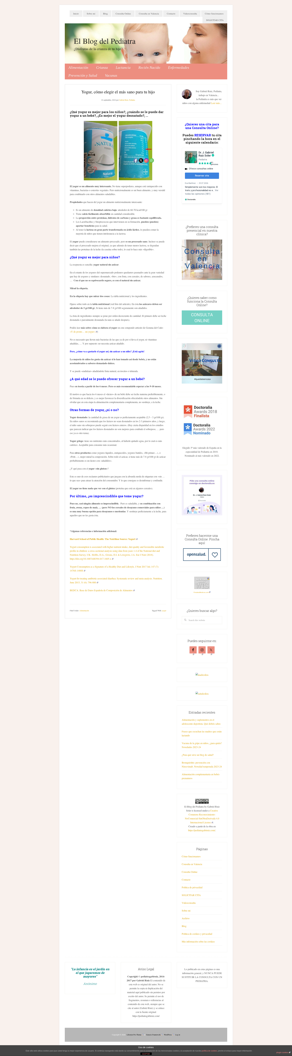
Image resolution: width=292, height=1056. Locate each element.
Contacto (186, 879)
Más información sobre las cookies (198, 941)
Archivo (185, 918)
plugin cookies (282, 1052)
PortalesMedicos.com (201, 592)
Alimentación (84, 610)
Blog (184, 926)
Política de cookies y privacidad (197, 933)
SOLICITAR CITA (191, 895)
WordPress (168, 1034)
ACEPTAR (146, 1054)
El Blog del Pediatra (105, 41)
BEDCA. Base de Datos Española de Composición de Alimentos (101, 590)
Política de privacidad (192, 887)
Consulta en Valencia (192, 864)
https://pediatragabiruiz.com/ (201, 830)
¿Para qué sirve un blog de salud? (198, 754)
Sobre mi (186, 910)
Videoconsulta (189, 902)
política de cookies (209, 1051)
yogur (164, 610)
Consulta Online (189, 871)
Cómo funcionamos (191, 856)
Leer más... (216, 103)
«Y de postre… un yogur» (82, 331)
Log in (177, 1034)
